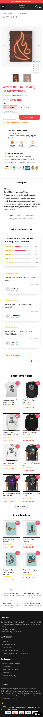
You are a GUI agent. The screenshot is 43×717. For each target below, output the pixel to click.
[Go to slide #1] (15, 78)
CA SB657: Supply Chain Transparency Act (16, 653)
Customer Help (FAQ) (9, 676)
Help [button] (39, 714)
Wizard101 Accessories (17, 13)
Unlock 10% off (4, 707)
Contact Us (5, 672)
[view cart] (40, 6)
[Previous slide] (4, 46)
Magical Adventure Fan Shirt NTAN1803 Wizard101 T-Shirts (10, 402)
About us (5, 641)
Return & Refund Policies (10, 669)
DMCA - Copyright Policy (10, 650)
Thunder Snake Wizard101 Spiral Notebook (8, 572)
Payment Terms (7, 666)
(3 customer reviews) (19, 96)
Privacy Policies (7, 647)
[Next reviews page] (38, 361)
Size (4, 104)
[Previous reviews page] (28, 361)
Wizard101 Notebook (9, 17)
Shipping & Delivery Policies (11, 663)
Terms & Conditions (8, 644)
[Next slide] (38, 46)
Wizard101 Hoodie (9, 463)
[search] (36, 6)
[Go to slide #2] (27, 78)
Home (3, 13)
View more (21, 506)
